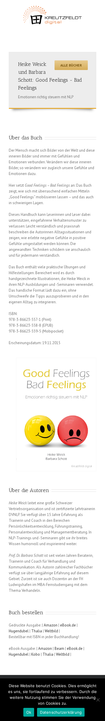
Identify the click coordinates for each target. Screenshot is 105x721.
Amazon (51, 625)
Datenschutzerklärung (61, 712)
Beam (60, 648)
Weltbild (52, 631)
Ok (29, 712)
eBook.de (68, 625)
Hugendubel (19, 631)
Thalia (37, 631)
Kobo (36, 654)
